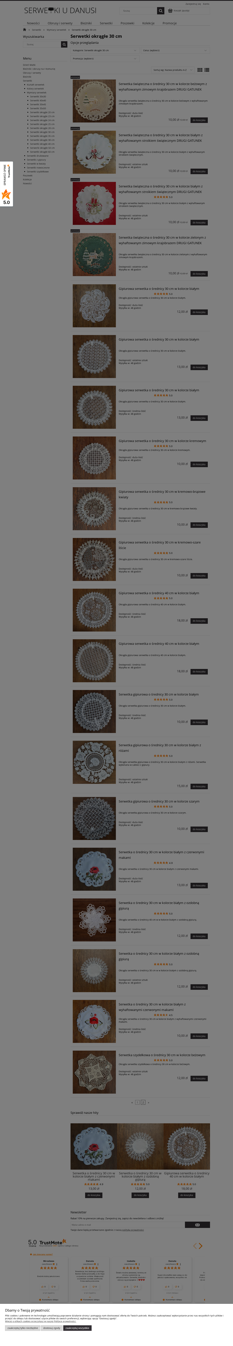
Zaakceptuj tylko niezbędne (22, 1328)
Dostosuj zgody (51, 1328)
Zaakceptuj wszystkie (77, 1328)
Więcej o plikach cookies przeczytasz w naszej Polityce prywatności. (40, 1321)
